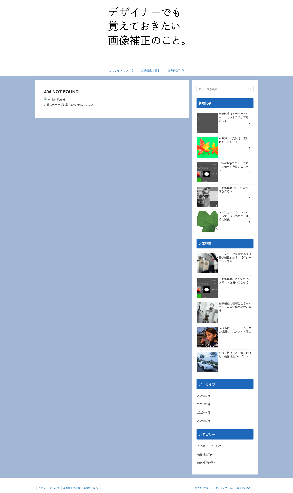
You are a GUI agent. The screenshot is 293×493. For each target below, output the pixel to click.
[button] (250, 89)
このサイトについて (49, 488)
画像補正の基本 (71, 488)
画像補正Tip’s (90, 488)
